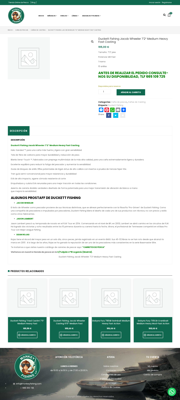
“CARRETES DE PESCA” (93, 247)
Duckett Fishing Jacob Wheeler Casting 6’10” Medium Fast (69, 322)
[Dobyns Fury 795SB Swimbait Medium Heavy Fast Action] (111, 298)
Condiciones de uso (111, 374)
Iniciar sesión (154, 2)
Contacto (111, 370)
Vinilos (63, 16)
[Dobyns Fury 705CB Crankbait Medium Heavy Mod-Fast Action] (153, 298)
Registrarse (167, 2)
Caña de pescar (21, 30)
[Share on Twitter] (115, 115)
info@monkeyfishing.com (28, 383)
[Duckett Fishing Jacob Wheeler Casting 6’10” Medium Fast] (69, 298)
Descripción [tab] (18, 130)
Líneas (75, 16)
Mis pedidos (152, 370)
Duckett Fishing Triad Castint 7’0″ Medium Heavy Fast (27, 322)
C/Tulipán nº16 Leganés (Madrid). (75, 252)
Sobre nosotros (111, 366)
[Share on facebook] (108, 115)
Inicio (41, 16)
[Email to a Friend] (122, 115)
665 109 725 (28, 388)
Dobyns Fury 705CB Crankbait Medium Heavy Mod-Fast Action (153, 322)
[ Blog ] (33, 2)
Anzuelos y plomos (91, 16)
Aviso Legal (111, 383)
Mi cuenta (153, 366)
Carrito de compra (153, 374)
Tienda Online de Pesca (18, 2)
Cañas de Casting (38, 30)
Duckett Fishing (115, 105)
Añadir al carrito (131, 92)
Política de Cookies (111, 387)
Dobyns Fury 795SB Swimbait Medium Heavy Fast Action (111, 322)
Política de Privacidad (110, 378)
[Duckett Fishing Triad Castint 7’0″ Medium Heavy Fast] (27, 298)
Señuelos (51, 16)
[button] (169, 15)
